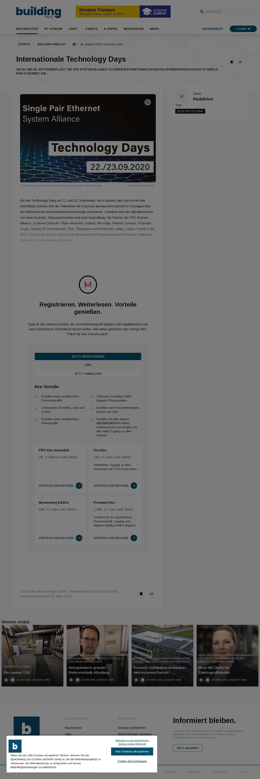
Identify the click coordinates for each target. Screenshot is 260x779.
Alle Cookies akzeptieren (132, 751)
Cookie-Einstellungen (132, 761)
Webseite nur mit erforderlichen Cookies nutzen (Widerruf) (133, 742)
